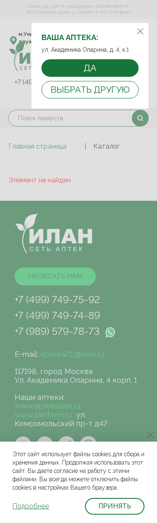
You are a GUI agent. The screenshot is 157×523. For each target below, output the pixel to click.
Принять (114, 506)
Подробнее (31, 506)
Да (90, 68)
